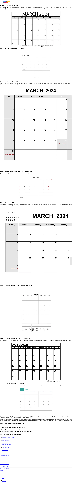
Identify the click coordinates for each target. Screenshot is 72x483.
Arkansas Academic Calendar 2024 (6, 441)
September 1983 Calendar (5, 440)
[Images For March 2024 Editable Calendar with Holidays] (36, 66)
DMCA (3, 480)
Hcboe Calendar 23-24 (5, 450)
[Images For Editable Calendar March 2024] (36, 188)
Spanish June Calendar (3, 472)
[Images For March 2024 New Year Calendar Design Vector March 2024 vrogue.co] (36, 313)
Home (3, 478)
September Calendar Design (5, 447)
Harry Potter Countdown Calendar (4, 464)
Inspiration (5, 476)
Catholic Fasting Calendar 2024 (4, 455)
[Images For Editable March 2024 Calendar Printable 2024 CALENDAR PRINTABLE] (36, 127)
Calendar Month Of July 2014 (4, 466)
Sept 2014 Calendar (4, 448)
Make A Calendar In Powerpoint (4, 468)
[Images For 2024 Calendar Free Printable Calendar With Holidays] (36, 29)
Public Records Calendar (3, 470)
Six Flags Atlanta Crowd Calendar (6, 444)
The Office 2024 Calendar (3, 457)
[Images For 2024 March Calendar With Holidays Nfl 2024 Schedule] (36, 362)
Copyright (3, 479)
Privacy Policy (4, 481)
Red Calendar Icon (4, 443)
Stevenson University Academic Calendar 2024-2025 (9, 437)
